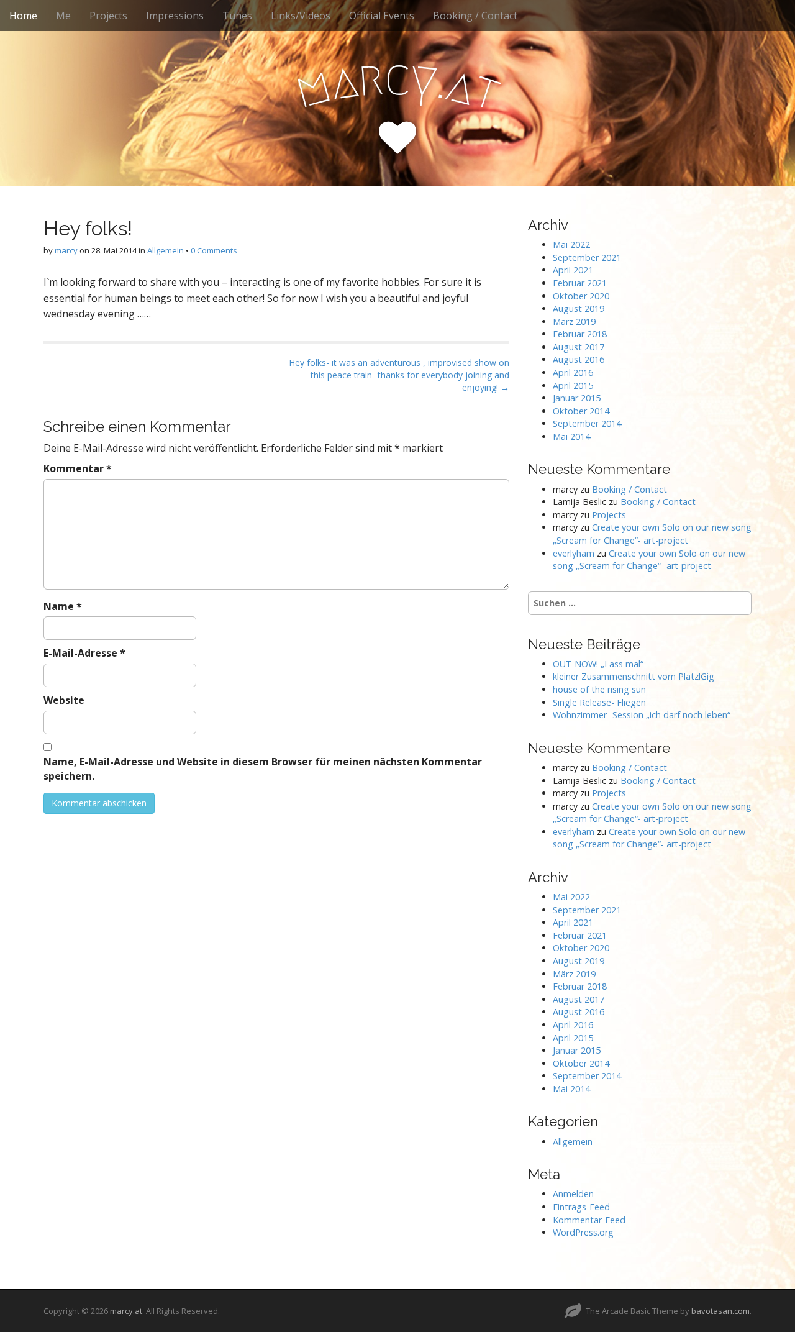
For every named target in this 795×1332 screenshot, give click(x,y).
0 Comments (214, 250)
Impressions (175, 15)
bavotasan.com (720, 1310)
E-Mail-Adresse (84, 653)
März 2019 (574, 321)
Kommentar (77, 468)
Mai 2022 (571, 244)
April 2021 (573, 270)
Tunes (237, 15)
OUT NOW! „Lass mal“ (598, 664)
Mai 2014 (571, 436)
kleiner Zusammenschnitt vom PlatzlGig (633, 676)
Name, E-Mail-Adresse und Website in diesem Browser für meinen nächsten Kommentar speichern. (262, 769)
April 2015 (573, 385)
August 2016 (578, 359)
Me (63, 15)
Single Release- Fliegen (599, 702)
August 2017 (578, 347)
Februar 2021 (580, 283)
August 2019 (578, 308)
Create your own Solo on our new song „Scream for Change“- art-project (652, 533)
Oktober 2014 (581, 411)
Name (62, 606)
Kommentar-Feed (589, 1220)
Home (23, 15)
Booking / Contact (475, 15)
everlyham (573, 553)
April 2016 (573, 372)
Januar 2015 (577, 398)
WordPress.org (583, 1232)
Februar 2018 (580, 334)
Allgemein (165, 250)
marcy (66, 250)
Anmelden (573, 1194)
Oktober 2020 (581, 296)
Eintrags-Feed (581, 1207)
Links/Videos (300, 15)
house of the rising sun (599, 689)
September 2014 (587, 423)
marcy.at (126, 1310)
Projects (108, 15)
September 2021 (587, 257)
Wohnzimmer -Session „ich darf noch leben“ (641, 715)
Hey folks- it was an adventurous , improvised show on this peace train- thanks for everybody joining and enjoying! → (399, 375)
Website (63, 700)
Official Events (381, 15)
